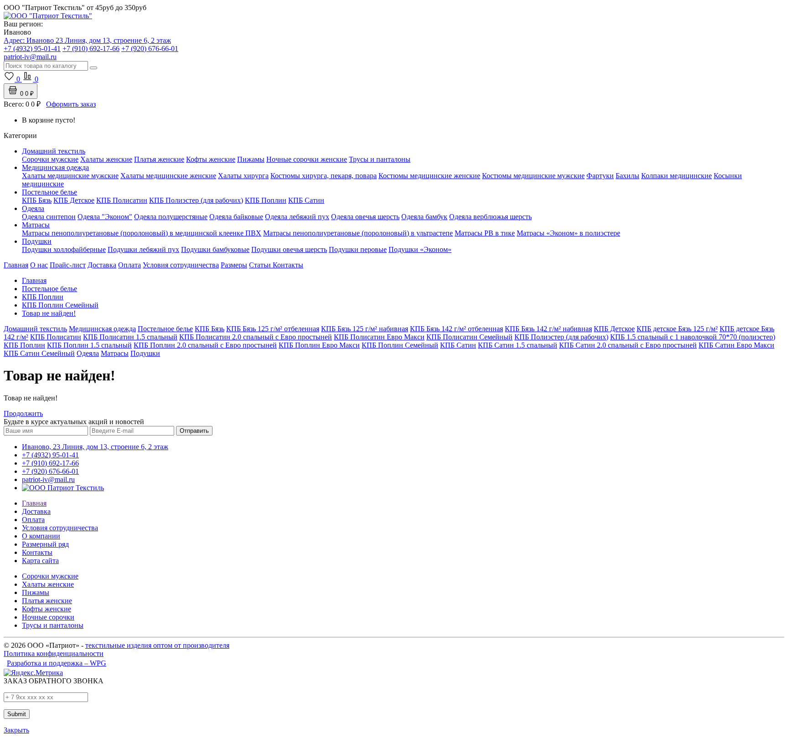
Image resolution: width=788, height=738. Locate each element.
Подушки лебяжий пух (143, 249)
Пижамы (250, 159)
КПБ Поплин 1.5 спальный (89, 345)
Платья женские (159, 159)
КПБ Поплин (265, 200)
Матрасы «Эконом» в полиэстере (568, 233)
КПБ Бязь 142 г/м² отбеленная (456, 329)
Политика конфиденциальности (54, 653)
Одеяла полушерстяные (170, 216)
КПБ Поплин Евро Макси (319, 345)
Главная (16, 265)
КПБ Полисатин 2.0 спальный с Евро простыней (255, 337)
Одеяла (33, 208)
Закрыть (16, 730)
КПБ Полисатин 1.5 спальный (130, 337)
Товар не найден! (49, 313)
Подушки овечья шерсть (289, 249)
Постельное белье (49, 192)
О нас (39, 265)
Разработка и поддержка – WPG (56, 663)
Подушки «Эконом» (420, 249)
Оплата (129, 265)
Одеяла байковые (236, 216)
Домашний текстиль (53, 151)
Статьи (261, 265)
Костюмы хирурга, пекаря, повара (323, 175)
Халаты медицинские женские (168, 175)
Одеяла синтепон (49, 216)
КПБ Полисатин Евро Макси (379, 337)
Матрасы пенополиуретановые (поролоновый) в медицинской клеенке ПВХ (141, 233)
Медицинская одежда (55, 167)
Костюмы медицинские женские (429, 175)
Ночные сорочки (48, 617)
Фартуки (600, 175)
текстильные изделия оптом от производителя (157, 645)
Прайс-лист (68, 265)
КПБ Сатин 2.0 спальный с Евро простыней (628, 345)
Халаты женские (106, 159)
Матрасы (36, 225)
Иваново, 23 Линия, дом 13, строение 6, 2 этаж (95, 447)
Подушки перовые (358, 249)
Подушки (37, 241)
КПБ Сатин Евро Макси (736, 345)
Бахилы (627, 175)
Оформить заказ (71, 104)
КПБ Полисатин (121, 200)
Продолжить (23, 413)
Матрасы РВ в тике (485, 233)
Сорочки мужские (50, 159)
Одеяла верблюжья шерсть (490, 216)
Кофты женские (210, 159)
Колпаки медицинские (676, 175)
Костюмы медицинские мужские (533, 175)
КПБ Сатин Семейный (39, 353)
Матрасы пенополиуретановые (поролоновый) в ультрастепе (358, 233)
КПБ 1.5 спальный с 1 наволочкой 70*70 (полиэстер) (692, 337)
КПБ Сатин (306, 200)
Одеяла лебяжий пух (297, 216)
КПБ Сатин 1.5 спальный (517, 345)
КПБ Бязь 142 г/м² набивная (548, 329)
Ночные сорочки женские (306, 159)
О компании (41, 536)
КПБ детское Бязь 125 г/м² (677, 329)
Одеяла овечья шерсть (365, 216)
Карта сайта (40, 560)
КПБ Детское (73, 200)
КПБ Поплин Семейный (60, 305)
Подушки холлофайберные (64, 249)
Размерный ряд (45, 544)
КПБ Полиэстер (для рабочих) (196, 200)
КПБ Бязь (37, 200)
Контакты (288, 265)
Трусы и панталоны (379, 159)
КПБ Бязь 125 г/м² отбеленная (272, 329)
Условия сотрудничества (181, 265)
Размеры (234, 265)
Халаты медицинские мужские (70, 175)
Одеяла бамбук (424, 216)
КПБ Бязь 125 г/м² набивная (364, 329)
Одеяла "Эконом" (105, 216)
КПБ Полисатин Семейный (469, 337)
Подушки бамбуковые (215, 249)
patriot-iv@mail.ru (48, 479)
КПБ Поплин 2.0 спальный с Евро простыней (205, 345)
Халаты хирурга (243, 175)
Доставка (102, 265)
